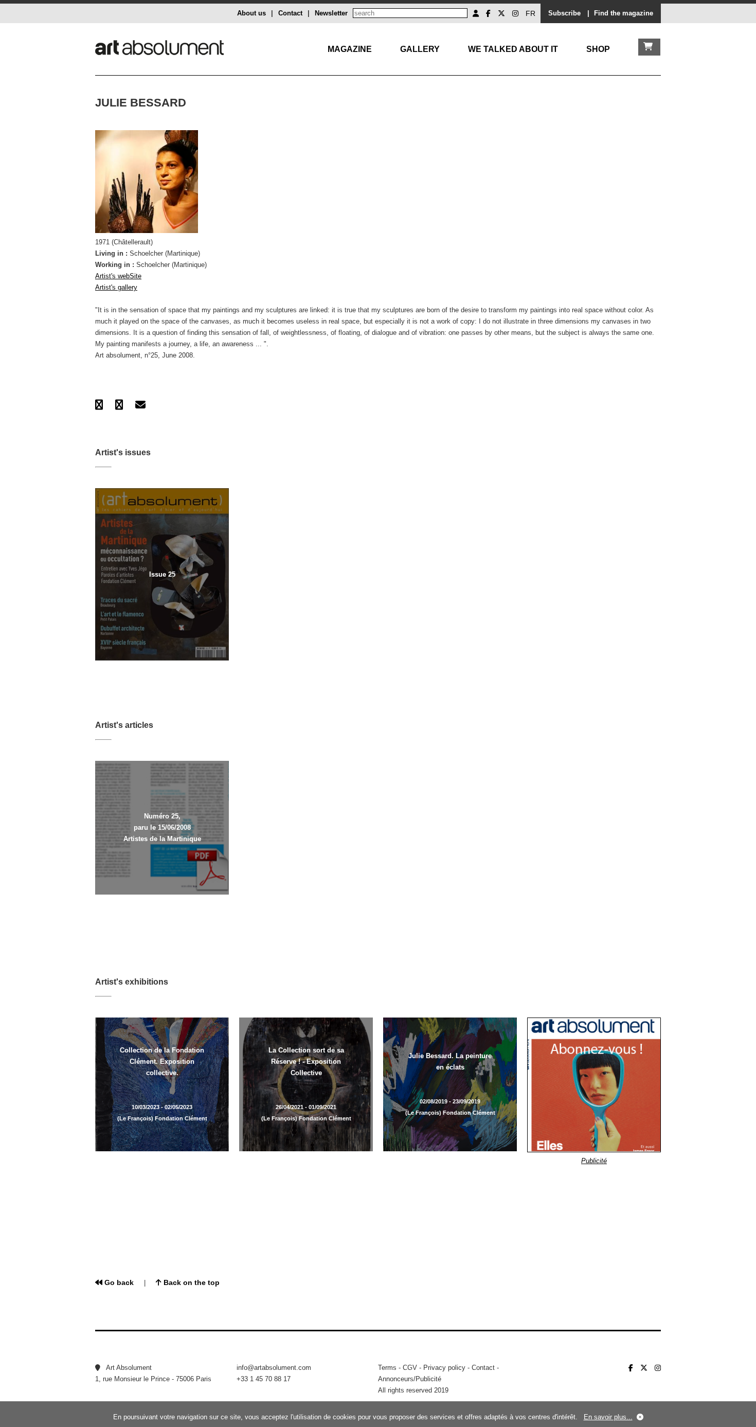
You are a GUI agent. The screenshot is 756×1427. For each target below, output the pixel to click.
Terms (387, 1367)
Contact (290, 13)
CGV (410, 1367)
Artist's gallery (116, 287)
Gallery (420, 49)
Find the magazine (623, 13)
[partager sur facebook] (99, 405)
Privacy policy (444, 1367)
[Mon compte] (476, 13)
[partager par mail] (140, 405)
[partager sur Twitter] (119, 405)
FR (530, 13)
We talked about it (513, 49)
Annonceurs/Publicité (409, 1379)
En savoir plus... (608, 1417)
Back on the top (190, 1282)
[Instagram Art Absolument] (515, 13)
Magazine (350, 49)
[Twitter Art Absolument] (501, 13)
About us (251, 13)
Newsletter (331, 13)
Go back (118, 1282)
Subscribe (564, 13)
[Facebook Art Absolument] (488, 13)
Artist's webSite (118, 276)
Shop (598, 49)
